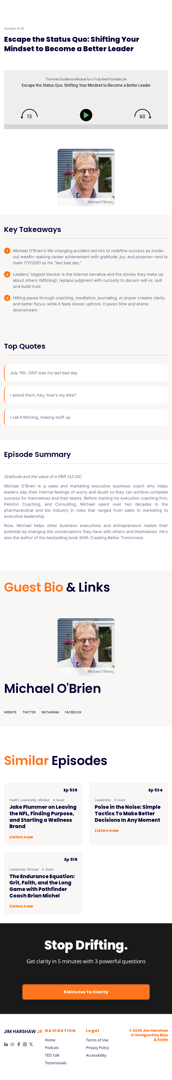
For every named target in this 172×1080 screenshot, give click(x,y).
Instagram (50, 712)
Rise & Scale (161, 1037)
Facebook (73, 712)
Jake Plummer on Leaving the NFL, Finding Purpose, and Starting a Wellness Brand (43, 817)
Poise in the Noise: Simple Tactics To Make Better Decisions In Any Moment (128, 813)
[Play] (87, 115)
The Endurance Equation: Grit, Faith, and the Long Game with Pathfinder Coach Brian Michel (42, 886)
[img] (29, 114)
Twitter (29, 712)
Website (10, 712)
